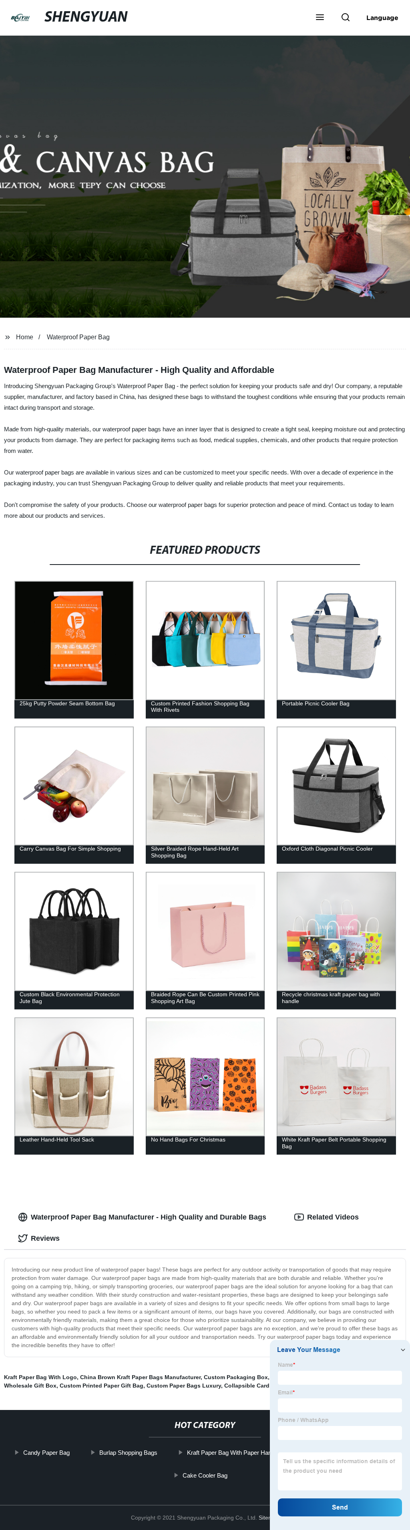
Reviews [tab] (45, 1238)
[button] (320, 18)
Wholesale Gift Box (30, 1385)
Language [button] (382, 17)
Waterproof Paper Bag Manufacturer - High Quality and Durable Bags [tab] (148, 1217)
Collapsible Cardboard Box (261, 1385)
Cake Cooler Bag (205, 1475)
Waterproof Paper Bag (78, 337)
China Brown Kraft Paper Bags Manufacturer (140, 1377)
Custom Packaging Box (236, 1377)
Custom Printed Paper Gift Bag (101, 1385)
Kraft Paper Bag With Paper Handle (233, 1452)
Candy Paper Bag (46, 1452)
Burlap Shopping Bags (128, 1452)
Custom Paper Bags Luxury (184, 1385)
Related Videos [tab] (333, 1217)
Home (24, 337)
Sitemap (269, 1517)
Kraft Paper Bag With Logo (40, 1377)
